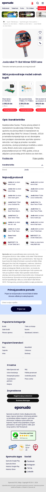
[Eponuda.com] (11, 3)
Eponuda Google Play (13, 461)
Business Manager (23, 400)
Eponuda (4, 22)
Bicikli (4, 326)
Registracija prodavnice (23, 396)
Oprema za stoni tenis (10, 24)
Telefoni (15, 8)
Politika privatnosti (31, 373)
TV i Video (30, 8)
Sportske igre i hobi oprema (28, 22)
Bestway (27, 353)
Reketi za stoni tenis (25, 24)
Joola (26, 170)
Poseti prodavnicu (10, 110)
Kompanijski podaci (13, 376)
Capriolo (5, 350)
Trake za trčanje (30, 326)
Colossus (28, 350)
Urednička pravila (30, 376)
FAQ (26, 369)
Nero (3, 347)
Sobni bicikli (6, 329)
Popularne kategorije (13, 321)
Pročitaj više (7, 158)
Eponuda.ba (31, 487)
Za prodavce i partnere (11, 380)
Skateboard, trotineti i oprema (32, 333)
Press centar (29, 379)
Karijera (9, 384)
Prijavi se (21, 309)
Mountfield (28, 347)
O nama (11, 365)
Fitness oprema (7, 332)
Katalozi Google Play (12, 466)
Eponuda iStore (11, 464)
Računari (5, 8)
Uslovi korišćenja (12, 373)
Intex (3, 353)
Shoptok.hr (25, 487)
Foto (22, 8)
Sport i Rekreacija (12, 22)
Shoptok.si (19, 487)
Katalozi (42, 8)
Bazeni (27, 329)
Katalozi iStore (10, 469)
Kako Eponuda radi (13, 369)
